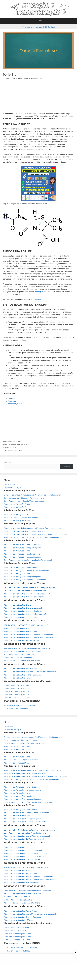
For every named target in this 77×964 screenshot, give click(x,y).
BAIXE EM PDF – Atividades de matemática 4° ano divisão (27, 648)
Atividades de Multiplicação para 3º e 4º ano (22, 661)
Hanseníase (36, 299)
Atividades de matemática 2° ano (17, 605)
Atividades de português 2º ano (17, 521)
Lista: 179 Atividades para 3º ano (17, 691)
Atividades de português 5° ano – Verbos (20, 567)
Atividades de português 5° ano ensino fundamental (25, 580)
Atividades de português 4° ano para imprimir (22, 557)
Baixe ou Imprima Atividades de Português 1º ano (24, 498)
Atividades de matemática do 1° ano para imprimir (24, 597)
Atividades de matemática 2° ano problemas (22, 617)
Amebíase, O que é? (16, 404)
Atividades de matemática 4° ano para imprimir (23, 652)
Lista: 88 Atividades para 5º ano (17, 698)
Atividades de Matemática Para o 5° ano (20, 669)
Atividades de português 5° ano (17, 574)
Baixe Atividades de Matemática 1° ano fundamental (25, 591)
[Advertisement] (38, 98)
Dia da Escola (9, 484)
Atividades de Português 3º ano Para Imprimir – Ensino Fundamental (31, 537)
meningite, (39, 292)
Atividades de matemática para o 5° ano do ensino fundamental (30, 672)
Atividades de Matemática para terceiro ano (21, 640)
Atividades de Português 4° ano (17, 551)
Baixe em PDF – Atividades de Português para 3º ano (25, 531)
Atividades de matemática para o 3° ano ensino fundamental (28, 634)
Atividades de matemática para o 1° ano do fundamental (27, 594)
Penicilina (24, 444)
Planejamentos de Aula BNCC (18, 709)
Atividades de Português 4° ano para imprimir (22, 548)
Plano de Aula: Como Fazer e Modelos (21, 706)
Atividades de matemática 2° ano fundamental (23, 608)
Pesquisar (66, 466)
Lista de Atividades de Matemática (18, 658)
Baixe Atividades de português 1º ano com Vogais (24, 501)
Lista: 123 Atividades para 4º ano (17, 694)
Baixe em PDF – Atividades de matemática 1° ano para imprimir (29, 588)
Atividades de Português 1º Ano (17, 504)
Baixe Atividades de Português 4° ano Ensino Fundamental (28, 560)
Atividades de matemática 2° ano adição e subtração (25, 614)
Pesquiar (7, 462)
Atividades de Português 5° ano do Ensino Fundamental (26, 571)
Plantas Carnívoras (12, 447)
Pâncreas (12, 401)
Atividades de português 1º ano (16, 507)
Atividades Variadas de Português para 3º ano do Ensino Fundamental (32, 528)
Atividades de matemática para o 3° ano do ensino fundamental (30, 637)
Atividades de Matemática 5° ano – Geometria (22, 675)
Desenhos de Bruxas (13, 450)
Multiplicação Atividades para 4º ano (19, 655)
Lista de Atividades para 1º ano (16, 685)
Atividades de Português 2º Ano (17, 515)
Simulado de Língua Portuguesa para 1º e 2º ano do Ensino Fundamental (33, 495)
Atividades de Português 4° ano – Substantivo (22, 545)
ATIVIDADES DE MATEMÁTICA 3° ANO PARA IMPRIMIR (26, 625)
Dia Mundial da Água (12, 488)
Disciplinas (17, 441)
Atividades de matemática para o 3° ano (20, 631)
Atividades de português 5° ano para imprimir (22, 577)
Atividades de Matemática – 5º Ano (18, 678)
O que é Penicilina (12, 444)
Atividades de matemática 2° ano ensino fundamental (26, 611)
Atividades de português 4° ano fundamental (22, 554)
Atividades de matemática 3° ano (17, 628)
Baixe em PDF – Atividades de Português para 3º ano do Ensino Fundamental (35, 534)
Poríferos (11, 399)
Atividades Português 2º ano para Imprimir (21, 518)
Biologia (8, 441)
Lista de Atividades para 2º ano (16, 688)
